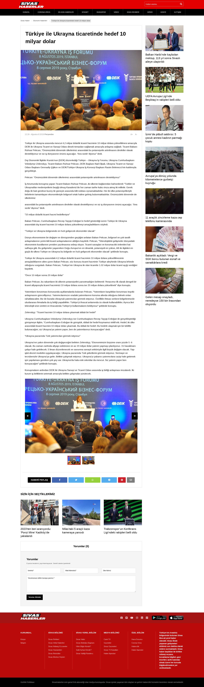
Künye (23, 639)
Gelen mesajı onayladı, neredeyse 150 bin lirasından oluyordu (163, 300)
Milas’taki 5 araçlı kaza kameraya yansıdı (76, 530)
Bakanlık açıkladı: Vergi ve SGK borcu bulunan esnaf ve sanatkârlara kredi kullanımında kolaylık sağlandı (163, 261)
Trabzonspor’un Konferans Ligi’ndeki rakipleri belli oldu (120, 530)
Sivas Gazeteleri (110, 646)
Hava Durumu (137, 639)
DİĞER (150, 12)
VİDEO (116, 12)
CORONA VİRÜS (44, 12)
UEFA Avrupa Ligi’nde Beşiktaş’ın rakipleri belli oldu (163, 98)
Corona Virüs (137, 643)
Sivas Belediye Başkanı (85, 643)
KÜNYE (163, 12)
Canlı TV (107, 639)
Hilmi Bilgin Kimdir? (83, 646)
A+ (132, 134)
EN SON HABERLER (66, 12)
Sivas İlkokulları (54, 653)
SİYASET (85, 12)
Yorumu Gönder (34, 597)
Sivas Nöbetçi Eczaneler (57, 646)
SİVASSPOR (101, 12)
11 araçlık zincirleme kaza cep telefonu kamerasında (163, 219)
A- (136, 134)
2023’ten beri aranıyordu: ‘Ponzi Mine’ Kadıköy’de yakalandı (36, 532)
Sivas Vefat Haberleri (56, 643)
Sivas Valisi (80, 639)
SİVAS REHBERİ (133, 12)
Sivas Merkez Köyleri (56, 657)
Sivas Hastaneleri (55, 650)
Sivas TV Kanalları (111, 650)
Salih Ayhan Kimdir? (83, 650)
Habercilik (135, 646)
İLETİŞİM (177, 12)
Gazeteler (107, 643)
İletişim (23, 643)
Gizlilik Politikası (27, 682)
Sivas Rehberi (53, 639)
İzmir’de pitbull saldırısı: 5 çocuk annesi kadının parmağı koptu (163, 138)
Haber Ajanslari (109, 653)
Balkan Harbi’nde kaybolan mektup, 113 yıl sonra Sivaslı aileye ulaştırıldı (162, 58)
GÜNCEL (26, 12)
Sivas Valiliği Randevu (84, 653)
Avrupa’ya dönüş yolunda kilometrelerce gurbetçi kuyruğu (160, 179)
